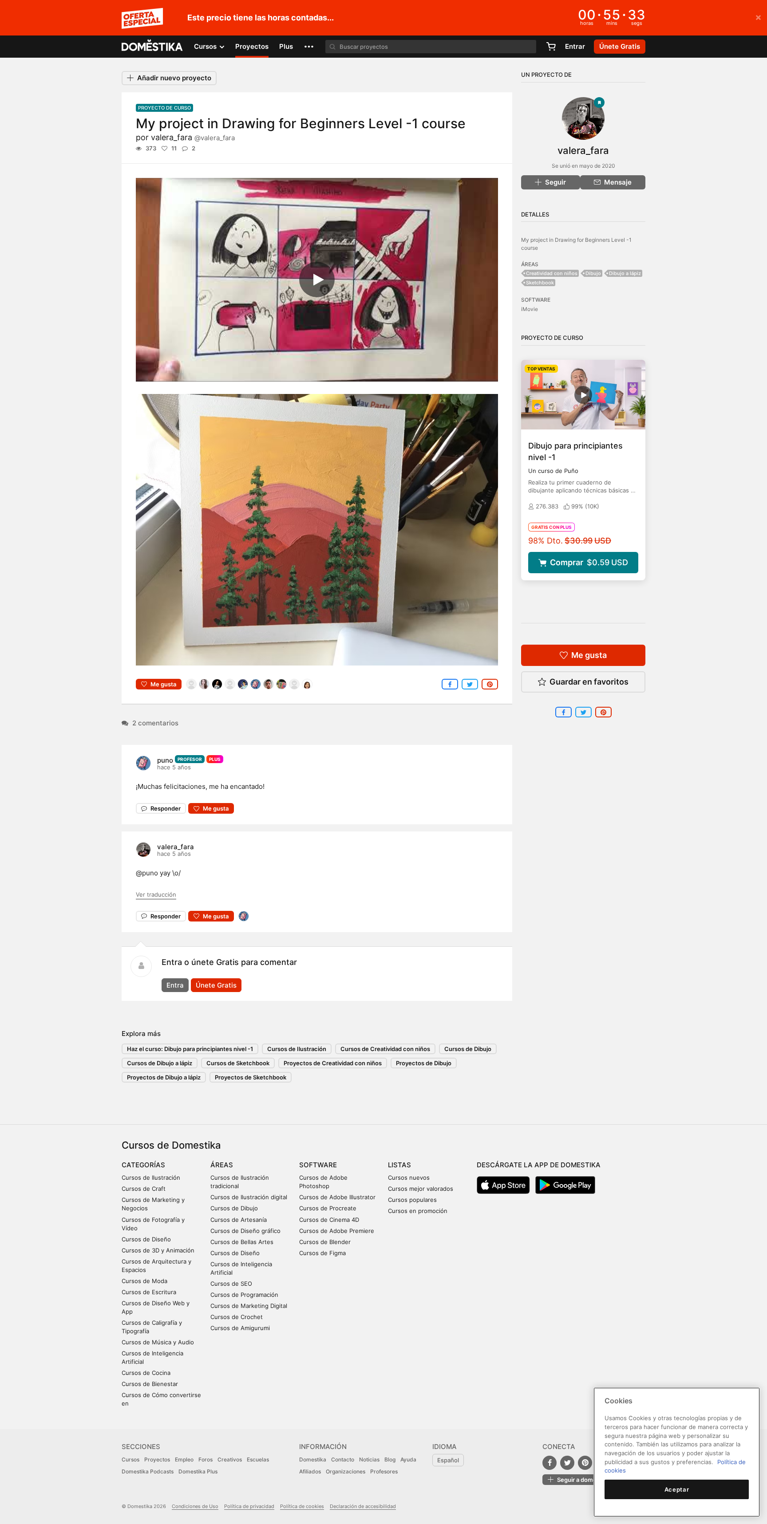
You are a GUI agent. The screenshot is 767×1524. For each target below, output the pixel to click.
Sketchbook (540, 283)
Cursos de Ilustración (296, 1048)
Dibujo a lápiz (625, 273)
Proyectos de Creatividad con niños (333, 1063)
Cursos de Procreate (327, 1208)
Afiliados (310, 1471)
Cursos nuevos (409, 1177)
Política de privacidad (249, 1506)
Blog (389, 1459)
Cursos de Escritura (149, 1292)
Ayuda (408, 1459)
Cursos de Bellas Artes (241, 1241)
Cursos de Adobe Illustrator (337, 1197)
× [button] (758, 17)
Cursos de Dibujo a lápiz (159, 1063)
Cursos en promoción (417, 1210)
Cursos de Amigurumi (240, 1327)
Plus (286, 46)
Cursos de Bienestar (150, 1383)
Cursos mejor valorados (420, 1188)
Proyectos (252, 46)
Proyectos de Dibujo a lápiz (164, 1077)
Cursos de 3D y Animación (158, 1250)
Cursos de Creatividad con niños (385, 1048)
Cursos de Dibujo (467, 1048)
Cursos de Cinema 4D (329, 1219)
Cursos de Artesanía (238, 1219)
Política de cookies (302, 1506)
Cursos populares (412, 1199)
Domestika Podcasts (148, 1471)
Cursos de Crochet (236, 1316)
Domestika (312, 1459)
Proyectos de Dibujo (423, 1063)
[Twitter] (567, 1463)
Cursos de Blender (325, 1241)
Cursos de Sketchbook (237, 1063)
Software (318, 1165)
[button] (309, 46)
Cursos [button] (206, 46)
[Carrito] (551, 46)
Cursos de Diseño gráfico (245, 1230)
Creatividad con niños (551, 273)
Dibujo (593, 273)
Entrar (575, 46)
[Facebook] (549, 1463)
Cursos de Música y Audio (158, 1342)
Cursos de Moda (144, 1280)
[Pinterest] (585, 1463)
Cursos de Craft (144, 1188)
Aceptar (676, 1489)
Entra (175, 985)
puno (165, 760)
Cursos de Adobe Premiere (336, 1230)
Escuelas (258, 1459)
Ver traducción (156, 894)
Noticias (369, 1459)
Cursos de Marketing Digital (248, 1305)
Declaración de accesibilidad (363, 1506)
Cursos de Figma (322, 1252)
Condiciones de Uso (195, 1506)
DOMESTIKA (152, 46)
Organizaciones (345, 1471)
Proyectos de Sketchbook (250, 1077)
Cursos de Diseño (146, 1239)
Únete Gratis (216, 985)
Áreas (221, 1165)
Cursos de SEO (231, 1283)
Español (448, 1460)
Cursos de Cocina (146, 1372)
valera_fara (193, 137)
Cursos (130, 1459)
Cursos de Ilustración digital (248, 1197)
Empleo (184, 1459)
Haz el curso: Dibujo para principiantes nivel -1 (190, 1048)
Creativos (229, 1459)
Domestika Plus (197, 1471)
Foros (205, 1459)
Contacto (342, 1459)
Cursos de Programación (244, 1294)
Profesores (384, 1471)
